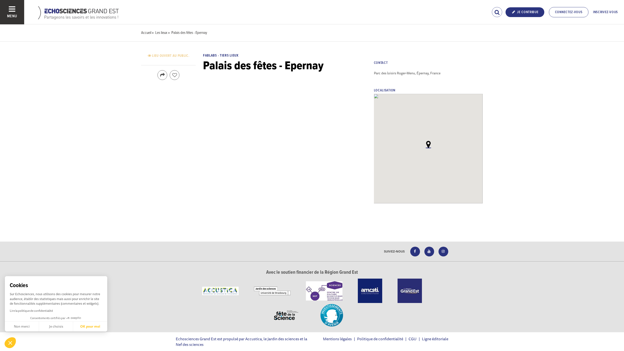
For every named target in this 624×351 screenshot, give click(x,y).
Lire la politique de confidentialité (31, 310)
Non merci (22, 326)
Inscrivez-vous (605, 12)
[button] (10, 343)
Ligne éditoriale (435, 339)
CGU (413, 339)
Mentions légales (337, 339)
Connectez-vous (569, 12)
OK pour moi (90, 326)
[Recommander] (174, 75)
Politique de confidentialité (380, 339)
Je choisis (56, 326)
